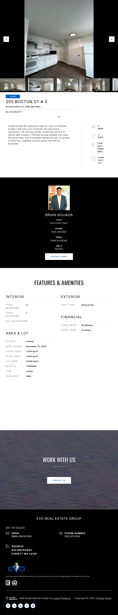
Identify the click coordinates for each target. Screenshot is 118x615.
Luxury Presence (62, 598)
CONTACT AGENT (59, 257)
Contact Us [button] (59, 480)
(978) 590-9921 (59, 231)
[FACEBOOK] (8, 605)
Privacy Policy (104, 598)
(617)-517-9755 (72, 536)
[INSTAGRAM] (14, 605)
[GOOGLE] (33, 605)
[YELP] (26, 605)
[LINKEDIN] (20, 605)
